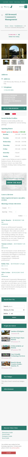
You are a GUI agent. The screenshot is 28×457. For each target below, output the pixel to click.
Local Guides (5, 2)
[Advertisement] (14, 407)
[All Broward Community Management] (6, 63)
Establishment (19, 26)
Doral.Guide (6, 434)
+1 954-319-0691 (9, 90)
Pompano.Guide (7, 436)
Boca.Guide (5, 438)
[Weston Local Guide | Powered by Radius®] (8, 6)
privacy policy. (16, 448)
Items (11, 26)
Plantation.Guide (7, 432)
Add (26, 6)
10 (8, 207)
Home (6, 26)
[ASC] (26, 216)
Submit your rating (14, 36)
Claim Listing (17, 2)
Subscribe (23, 2)
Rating (10, 211)
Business (11, 2)
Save (15, 113)
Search (6, 306)
